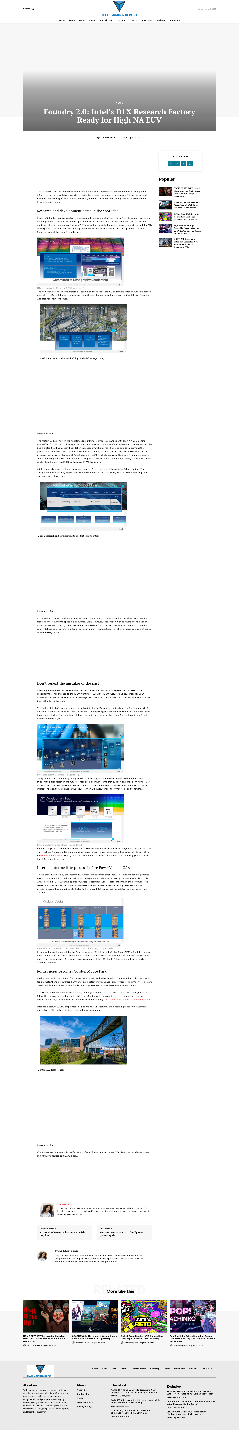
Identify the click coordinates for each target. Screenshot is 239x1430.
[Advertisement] (94, 170)
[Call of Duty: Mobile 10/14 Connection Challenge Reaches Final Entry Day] (165, 216)
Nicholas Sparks (33, 1345)
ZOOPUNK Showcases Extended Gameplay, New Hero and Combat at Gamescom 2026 (186, 243)
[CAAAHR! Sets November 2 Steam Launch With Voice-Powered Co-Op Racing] (165, 204)
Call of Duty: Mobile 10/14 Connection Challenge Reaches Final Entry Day (186, 217)
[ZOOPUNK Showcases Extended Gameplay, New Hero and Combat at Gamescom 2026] (165, 242)
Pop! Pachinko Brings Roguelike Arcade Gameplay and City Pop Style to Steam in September (187, 229)
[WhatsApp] (190, 163)
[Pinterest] (183, 163)
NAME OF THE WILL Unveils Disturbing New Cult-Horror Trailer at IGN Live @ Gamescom (187, 192)
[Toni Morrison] (43, 1256)
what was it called (50, 855)
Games (114, 1396)
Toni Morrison (108, 137)
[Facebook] (171, 163)
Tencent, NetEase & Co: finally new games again (121, 1234)
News (119, 103)
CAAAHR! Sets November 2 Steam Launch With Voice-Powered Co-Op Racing (187, 205)
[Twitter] (177, 163)
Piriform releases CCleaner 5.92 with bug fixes (62, 1234)
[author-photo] (25, 1345)
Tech (113, 1406)
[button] (29, 9)
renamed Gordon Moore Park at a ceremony (127, 999)
